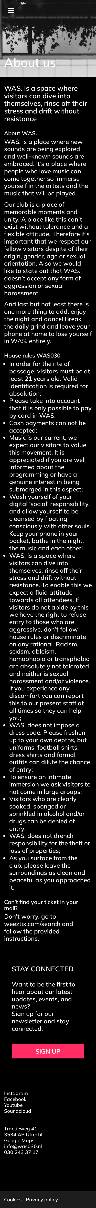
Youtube (13, 1105)
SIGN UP (48, 1051)
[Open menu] (9, 10)
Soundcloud (17, 1111)
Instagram (16, 1093)
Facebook (15, 1099)
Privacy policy (42, 1200)
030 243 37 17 (21, 1152)
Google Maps (19, 1140)
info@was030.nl (23, 1146)
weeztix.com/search (32, 924)
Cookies (13, 1200)
